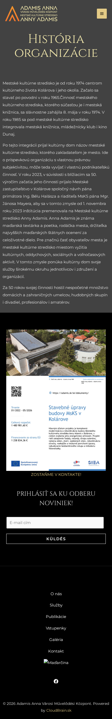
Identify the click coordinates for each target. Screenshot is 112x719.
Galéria (56, 639)
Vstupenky (56, 628)
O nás (56, 593)
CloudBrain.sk (58, 710)
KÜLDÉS (56, 538)
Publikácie (56, 616)
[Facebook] (56, 681)
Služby (56, 605)
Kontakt (56, 651)
